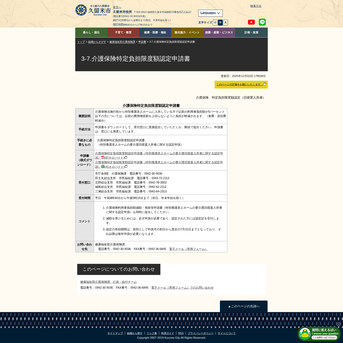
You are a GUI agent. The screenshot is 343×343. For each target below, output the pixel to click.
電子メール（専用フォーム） (188, 249)
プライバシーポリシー (201, 333)
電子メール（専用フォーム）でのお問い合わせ (182, 287)
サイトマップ (115, 333)
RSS (181, 333)
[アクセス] (185, 11)
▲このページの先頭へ (244, 306)
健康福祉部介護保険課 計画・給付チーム (108, 281)
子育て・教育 (123, 32)
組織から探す (135, 333)
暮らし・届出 (91, 32)
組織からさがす (97, 41)
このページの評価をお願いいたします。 (240, 84)
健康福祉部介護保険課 (122, 41)
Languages (208, 12)
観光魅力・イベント (187, 32)
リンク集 (152, 333)
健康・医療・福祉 (155, 32)
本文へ (117, 7)
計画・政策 (251, 32)
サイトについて (227, 333)
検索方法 (255, 6)
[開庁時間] (118, 24)
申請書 (142, 41)
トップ (81, 41)
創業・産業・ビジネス (219, 32)
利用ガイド (167, 333)
